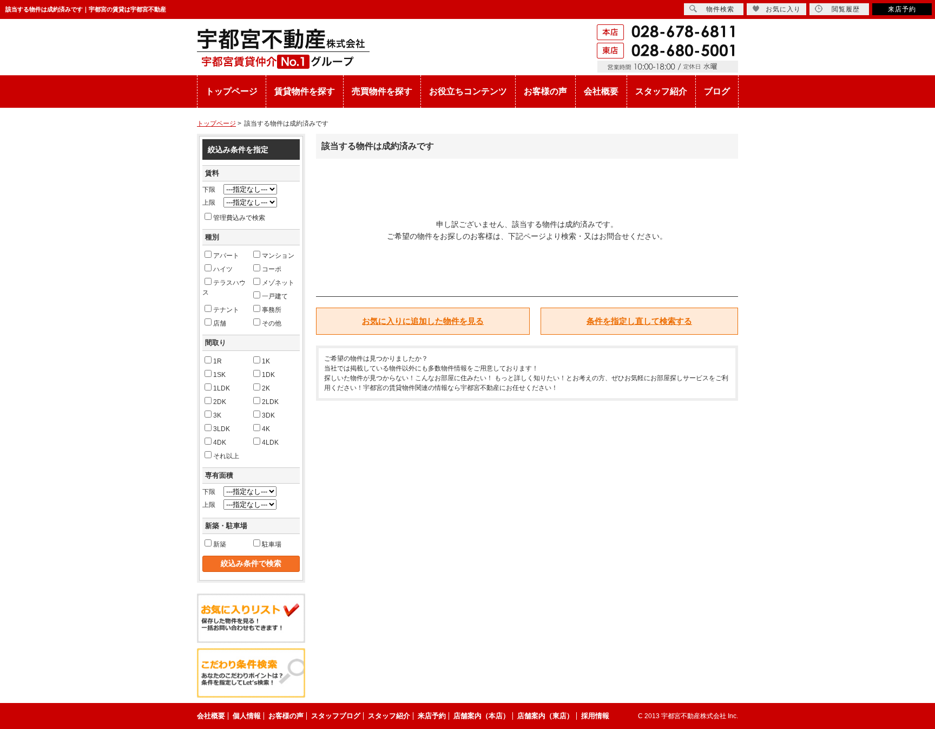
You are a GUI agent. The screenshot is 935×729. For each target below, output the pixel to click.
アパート (226, 255)
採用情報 (595, 716)
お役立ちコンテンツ (468, 91)
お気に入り (783, 9)
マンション (278, 255)
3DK (268, 415)
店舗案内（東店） (545, 716)
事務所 (271, 310)
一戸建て (275, 296)
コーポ (271, 269)
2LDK (270, 402)
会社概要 (601, 91)
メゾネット (278, 283)
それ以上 (226, 456)
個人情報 (247, 716)
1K (266, 361)
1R (217, 361)
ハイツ (223, 269)
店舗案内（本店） (481, 716)
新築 (219, 544)
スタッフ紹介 (661, 91)
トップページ (232, 91)
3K (217, 415)
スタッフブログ (335, 716)
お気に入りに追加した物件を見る (423, 321)
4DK (219, 442)
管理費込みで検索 (239, 218)
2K (266, 388)
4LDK (270, 442)
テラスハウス (224, 287)
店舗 (219, 323)
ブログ (717, 91)
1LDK (221, 388)
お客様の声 (545, 91)
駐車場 (271, 544)
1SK (219, 375)
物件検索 (720, 9)
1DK (268, 375)
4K (266, 429)
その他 (271, 323)
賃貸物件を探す (304, 91)
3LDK (221, 429)
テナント (226, 310)
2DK (219, 402)
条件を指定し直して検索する (639, 321)
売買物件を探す (382, 91)
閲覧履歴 (846, 9)
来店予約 (902, 9)
